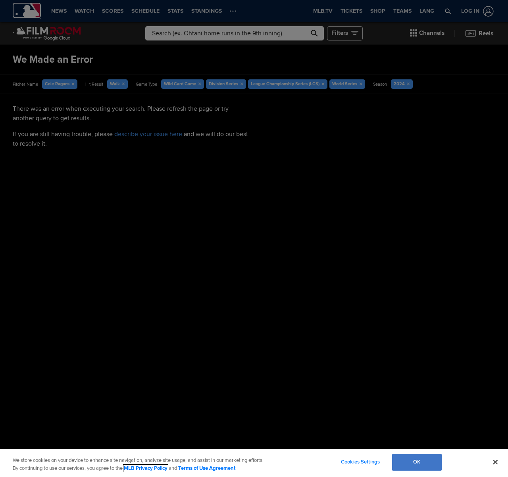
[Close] (495, 462)
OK (416, 462)
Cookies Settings (360, 462)
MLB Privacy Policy (145, 468)
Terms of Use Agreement (206, 468)
